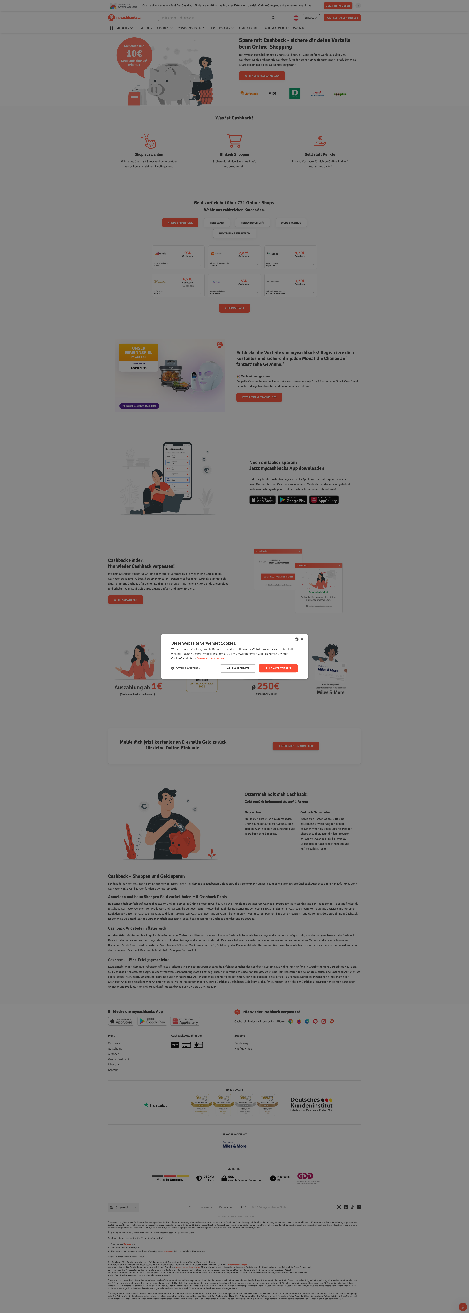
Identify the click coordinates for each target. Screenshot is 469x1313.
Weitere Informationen (211, 658)
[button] (186, 668)
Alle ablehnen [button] (238, 668)
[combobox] (297, 639)
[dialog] (234, 656)
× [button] (301, 639)
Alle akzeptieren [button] (278, 668)
